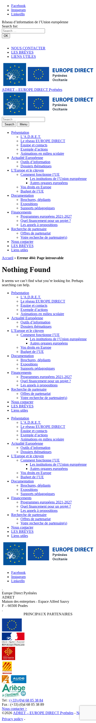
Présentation (20, 132)
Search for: (10, 26)
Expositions (29, 204)
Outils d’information (35, 162)
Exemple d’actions (34, 149)
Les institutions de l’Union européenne (58, 179)
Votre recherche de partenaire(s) (44, 237)
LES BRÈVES (22, 52)
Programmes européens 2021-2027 (46, 216)
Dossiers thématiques (36, 166)
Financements (21, 212)
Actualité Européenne (27, 158)
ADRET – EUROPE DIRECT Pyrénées (32, 90)
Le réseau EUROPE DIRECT (43, 141)
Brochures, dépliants (36, 200)
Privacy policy (12, 719)
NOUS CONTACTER (28, 48)
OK (6, 36)
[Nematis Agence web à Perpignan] (36, 719)
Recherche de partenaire (29, 229)
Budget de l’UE (32, 191)
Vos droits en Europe (36, 187)
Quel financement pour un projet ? (46, 221)
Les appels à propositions (39, 225)
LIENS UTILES (23, 57)
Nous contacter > (14, 709)
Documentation (22, 195)
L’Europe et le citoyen (27, 170)
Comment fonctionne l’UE (40, 174)
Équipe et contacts (34, 145)
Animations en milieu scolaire (42, 153)
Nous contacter (22, 242)
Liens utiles (19, 250)
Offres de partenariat (36, 233)
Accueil (7, 258)
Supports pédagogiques (38, 208)
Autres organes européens (49, 183)
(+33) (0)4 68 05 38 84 (26, 700)
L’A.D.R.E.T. (31, 137)
